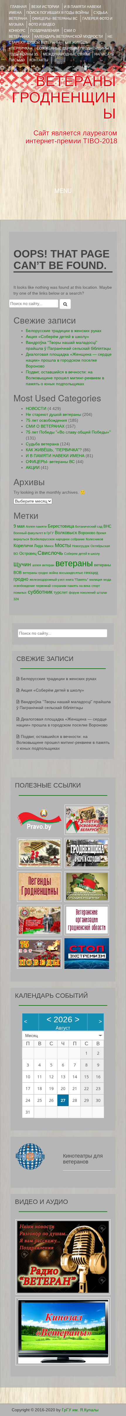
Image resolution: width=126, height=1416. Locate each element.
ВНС (107, 526)
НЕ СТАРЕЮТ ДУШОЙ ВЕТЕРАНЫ (61, 40)
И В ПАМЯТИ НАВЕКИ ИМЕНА (55, 455)
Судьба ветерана (42, 444)
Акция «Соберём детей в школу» (57, 336)
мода (107, 579)
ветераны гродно (35, 573)
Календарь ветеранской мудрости (68, 37)
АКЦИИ (33, 467)
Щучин (22, 564)
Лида (38, 546)
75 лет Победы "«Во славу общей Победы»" (68, 432)
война (53, 573)
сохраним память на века (71, 586)
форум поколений (82, 592)
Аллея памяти (36, 526)
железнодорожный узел (47, 579)
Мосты (63, 545)
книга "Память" (77, 579)
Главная (18, 7)
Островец (27, 553)
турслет (61, 592)
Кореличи (23, 545)
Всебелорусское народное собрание (57, 539)
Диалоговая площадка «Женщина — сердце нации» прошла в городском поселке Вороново (69, 360)
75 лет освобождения (46, 420)
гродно (20, 579)
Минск (49, 546)
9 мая (19, 526)
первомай (43, 586)
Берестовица (61, 526)
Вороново (86, 533)
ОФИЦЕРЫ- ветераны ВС (55, 19)
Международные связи (66, 54)
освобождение (24, 586)
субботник (40, 592)
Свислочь (50, 553)
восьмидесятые (71, 573)
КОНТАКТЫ (38, 60)
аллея (36, 565)
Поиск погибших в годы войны (57, 13)
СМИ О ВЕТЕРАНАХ (45, 426)
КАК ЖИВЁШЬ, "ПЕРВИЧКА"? (54, 449)
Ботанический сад (88, 526)
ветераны (74, 563)
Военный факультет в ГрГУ (33, 533)
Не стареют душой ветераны (53, 414)
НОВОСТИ (36, 408)
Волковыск (66, 532)
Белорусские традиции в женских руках (63, 330)
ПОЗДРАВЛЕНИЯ (44, 31)
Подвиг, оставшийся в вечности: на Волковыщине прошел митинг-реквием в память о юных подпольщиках (65, 378)
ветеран (48, 565)
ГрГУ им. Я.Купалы (80, 1409)
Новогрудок (80, 546)
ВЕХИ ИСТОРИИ (45, 7)
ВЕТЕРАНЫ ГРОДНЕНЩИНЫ (64, 97)
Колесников (94, 539)
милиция (95, 579)
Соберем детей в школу (82, 553)
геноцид (91, 572)
